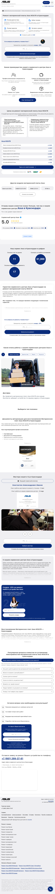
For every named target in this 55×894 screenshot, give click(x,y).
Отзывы (31, 814)
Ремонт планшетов (6, 832)
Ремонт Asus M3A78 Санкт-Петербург (30, 865)
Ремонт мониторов (6, 854)
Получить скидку (14, 615)
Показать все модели (27, 194)
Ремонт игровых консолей (9, 857)
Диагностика (25, 354)
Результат (41, 354)
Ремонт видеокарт (6, 847)
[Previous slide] (25, 534)
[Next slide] (30, 534)
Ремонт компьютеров (7, 852)
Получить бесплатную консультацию (16, 739)
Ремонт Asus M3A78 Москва (9, 865)
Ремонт (34, 354)
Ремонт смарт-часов (7, 837)
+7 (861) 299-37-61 (48, 6)
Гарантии (10, 817)
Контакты (37, 814)
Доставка (25, 814)
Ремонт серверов (6, 839)
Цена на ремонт (16, 814)
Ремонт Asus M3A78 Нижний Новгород (12, 870)
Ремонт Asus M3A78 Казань (9, 873)
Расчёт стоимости (47, 814)
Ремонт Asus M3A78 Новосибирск (34, 870)
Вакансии (4, 817)
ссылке (30, 819)
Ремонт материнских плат (9, 834)
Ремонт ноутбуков (6, 827)
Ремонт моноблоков (7, 849)
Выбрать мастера (27, 546)
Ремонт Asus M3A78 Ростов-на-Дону (31, 868)
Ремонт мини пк (6, 859)
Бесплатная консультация (27, 53)
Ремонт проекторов (7, 829)
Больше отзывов (27, 236)
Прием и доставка (14, 354)
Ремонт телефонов (6, 844)
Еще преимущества (27, 100)
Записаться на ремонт (27, 332)
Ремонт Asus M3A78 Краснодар (10, 868)
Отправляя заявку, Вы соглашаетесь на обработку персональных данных (27, 335)
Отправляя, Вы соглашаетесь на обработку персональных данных (27, 549)
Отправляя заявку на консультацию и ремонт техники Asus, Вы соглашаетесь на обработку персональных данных (16, 745)
